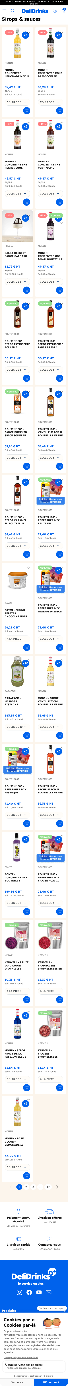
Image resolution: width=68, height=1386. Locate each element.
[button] (34, 1312)
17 (48, 1187)
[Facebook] (29, 1294)
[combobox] (17, 102)
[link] (35, 10)
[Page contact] (48, 1294)
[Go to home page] (34, 1276)
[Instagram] (19, 1294)
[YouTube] (39, 1294)
